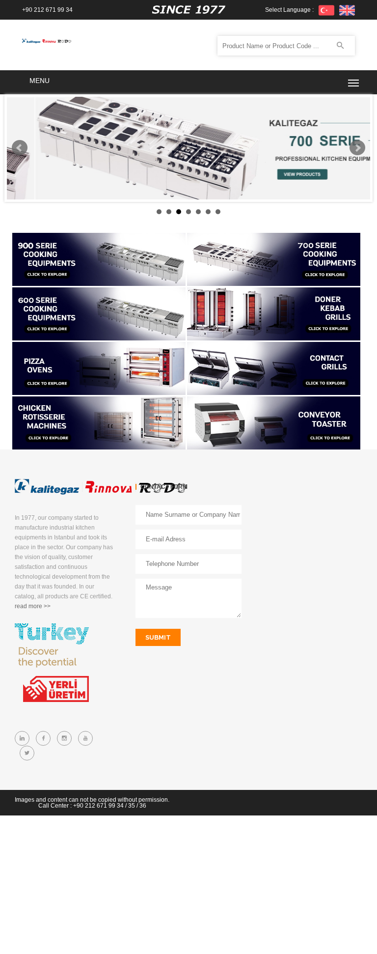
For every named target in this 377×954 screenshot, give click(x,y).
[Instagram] (64, 738)
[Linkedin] (22, 738)
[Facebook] (43, 738)
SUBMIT (158, 637)
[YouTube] (85, 738)
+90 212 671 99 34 (47, 9)
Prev (19, 148)
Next (357, 148)
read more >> (33, 606)
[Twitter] (27, 753)
